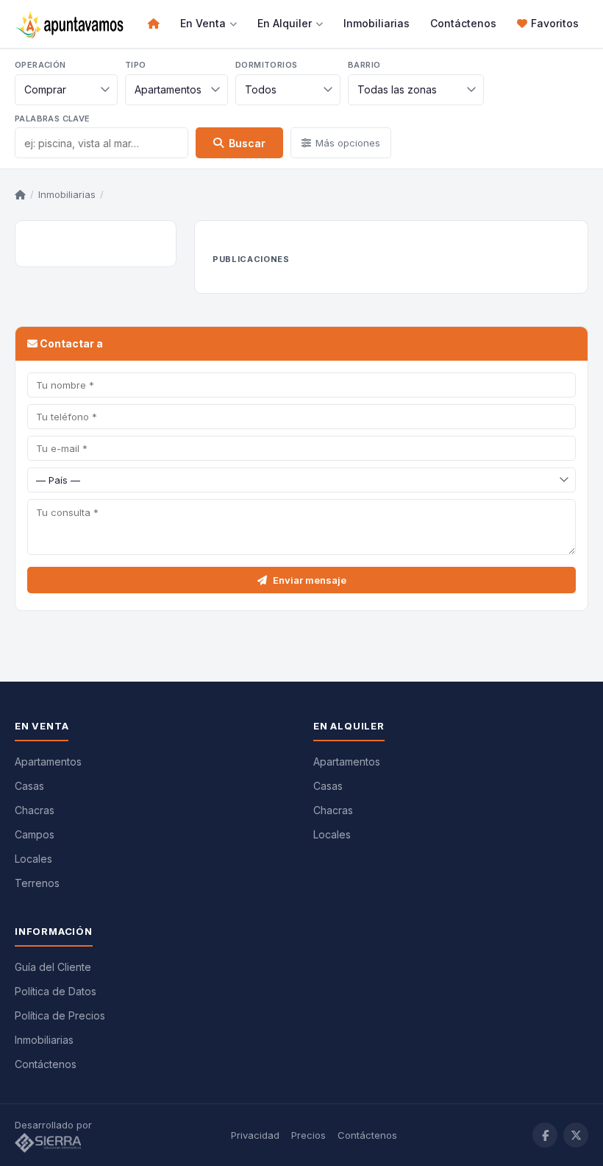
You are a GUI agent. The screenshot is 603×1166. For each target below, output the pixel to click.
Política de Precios (60, 1015)
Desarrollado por (55, 1125)
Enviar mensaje (309, 580)
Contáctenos (463, 23)
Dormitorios (266, 65)
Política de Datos (55, 991)
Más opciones (347, 143)
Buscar (247, 143)
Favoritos (555, 23)
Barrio (364, 65)
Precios (308, 1135)
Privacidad (255, 1135)
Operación (40, 65)
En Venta (203, 23)
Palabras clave (52, 118)
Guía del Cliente (53, 967)
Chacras (34, 810)
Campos (34, 834)
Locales (33, 858)
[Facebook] (544, 1135)
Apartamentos (48, 761)
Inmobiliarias (376, 23)
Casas (29, 786)
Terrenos (37, 883)
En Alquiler (284, 23)
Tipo (135, 65)
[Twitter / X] (575, 1135)
